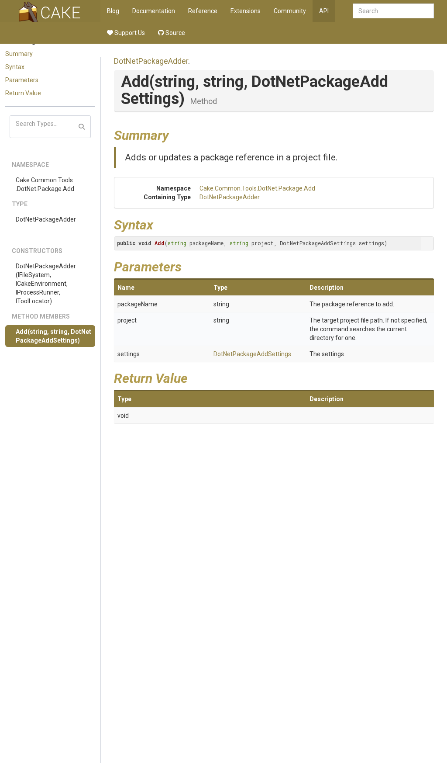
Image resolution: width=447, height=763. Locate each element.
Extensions (245, 10)
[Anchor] (175, 134)
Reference (202, 10)
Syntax (14, 66)
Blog (113, 10)
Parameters (21, 79)
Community (290, 10)
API (324, 10)
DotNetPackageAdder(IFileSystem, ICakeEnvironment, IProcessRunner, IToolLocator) (46, 284)
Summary (19, 53)
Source (174, 32)
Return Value (23, 93)
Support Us (129, 32)
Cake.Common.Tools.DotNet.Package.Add (45, 184)
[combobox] (393, 10)
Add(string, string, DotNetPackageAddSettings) (53, 336)
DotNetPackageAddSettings (252, 353)
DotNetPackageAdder (46, 219)
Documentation (153, 10)
